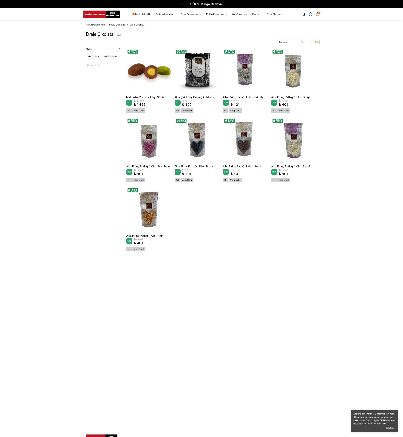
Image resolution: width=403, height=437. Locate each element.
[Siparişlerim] (310, 14)
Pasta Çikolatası (274, 14)
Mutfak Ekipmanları (215, 14)
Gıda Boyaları (238, 14)
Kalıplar (255, 14)
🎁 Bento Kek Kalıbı (141, 14)
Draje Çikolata (137, 24)
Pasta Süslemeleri (190, 14)
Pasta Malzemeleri (164, 14)
